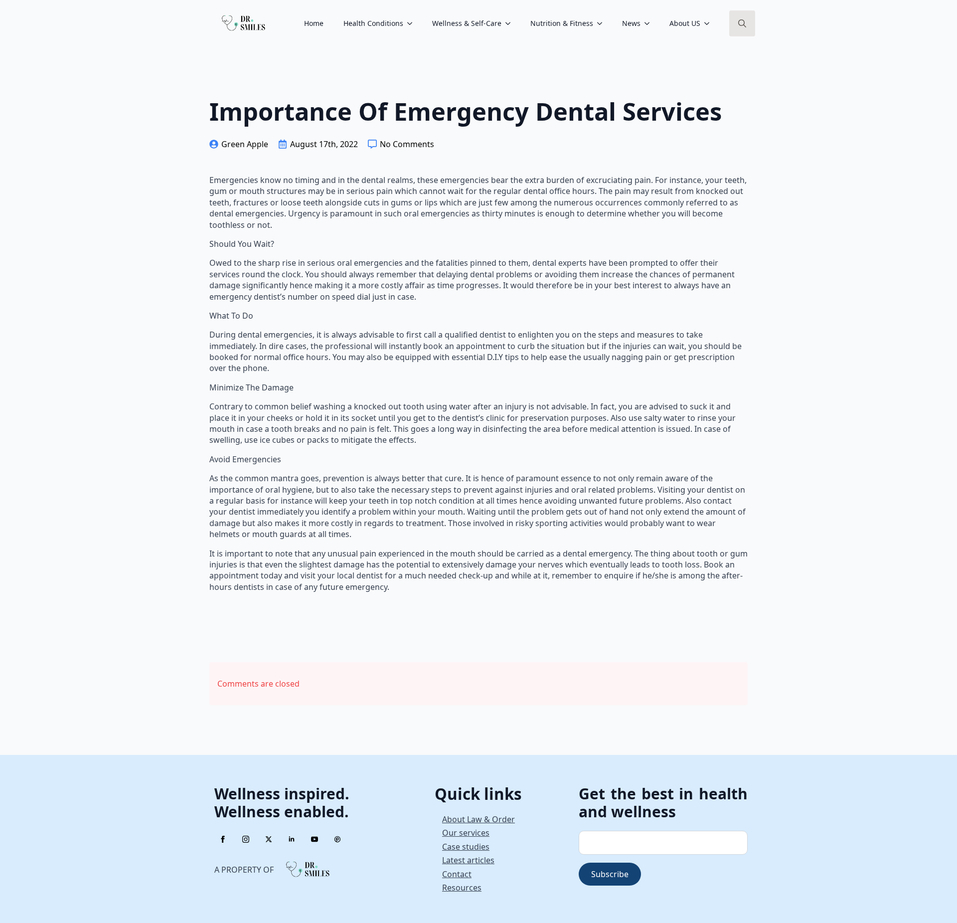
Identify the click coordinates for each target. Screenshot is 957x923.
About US (684, 23)
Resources (461, 887)
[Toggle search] (742, 23)
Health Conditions (373, 23)
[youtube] (314, 839)
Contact (457, 874)
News (631, 23)
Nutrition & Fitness (561, 23)
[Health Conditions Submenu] (412, 23)
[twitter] (268, 839)
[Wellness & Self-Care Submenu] (510, 23)
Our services (465, 832)
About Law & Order (478, 819)
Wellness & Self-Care (466, 23)
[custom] (337, 839)
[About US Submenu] (709, 23)
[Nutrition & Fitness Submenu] (602, 23)
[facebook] (222, 839)
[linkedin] (291, 839)
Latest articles (468, 860)
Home (313, 23)
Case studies (465, 846)
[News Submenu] (649, 23)
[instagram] (245, 839)
